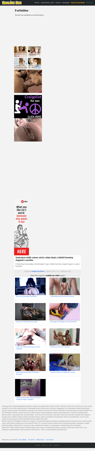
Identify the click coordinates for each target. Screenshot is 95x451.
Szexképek (66, 3)
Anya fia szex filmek (78, 3)
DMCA (50, 445)
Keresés (58, 3)
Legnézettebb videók (47, 3)
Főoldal (36, 3)
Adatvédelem (57, 445)
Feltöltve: (48, 271)
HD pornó (89, 3)
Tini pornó (31, 440)
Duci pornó (49, 440)
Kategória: (27, 271)
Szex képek (22, 440)
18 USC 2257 (45, 445)
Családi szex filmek (37, 271)
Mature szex (40, 440)
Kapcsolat (38, 445)
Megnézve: (64, 271)
